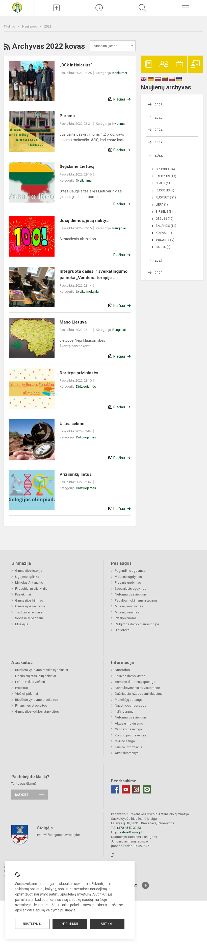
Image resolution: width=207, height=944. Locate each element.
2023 (158, 143)
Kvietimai (118, 124)
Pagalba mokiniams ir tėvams (136, 600)
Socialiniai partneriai (29, 618)
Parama (67, 115)
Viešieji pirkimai (26, 693)
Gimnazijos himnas (29, 600)
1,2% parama (124, 711)
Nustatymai (32, 924)
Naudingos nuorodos (130, 705)
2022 (47, 26)
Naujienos (30, 26)
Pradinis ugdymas (128, 582)
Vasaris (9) (165, 240)
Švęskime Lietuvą (77, 166)
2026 (158, 105)
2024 (158, 130)
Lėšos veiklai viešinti (30, 682)
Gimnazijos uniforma (30, 606)
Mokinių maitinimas (129, 606)
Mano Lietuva (73, 322)
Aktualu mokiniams (129, 723)
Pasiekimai (23, 594)
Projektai (21, 688)
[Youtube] (126, 789)
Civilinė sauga (125, 741)
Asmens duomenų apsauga (135, 682)
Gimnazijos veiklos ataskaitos (37, 711)
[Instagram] (136, 789)
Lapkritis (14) (166, 176)
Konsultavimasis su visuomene (137, 688)
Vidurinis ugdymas (128, 577)
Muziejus (21, 624)
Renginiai (119, 228)
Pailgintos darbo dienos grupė (137, 624)
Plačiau (119, 99)
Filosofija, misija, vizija (31, 588)
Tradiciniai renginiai (29, 612)
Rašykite (21, 795)
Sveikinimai (84, 180)
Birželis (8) (164, 211)
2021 (158, 260)
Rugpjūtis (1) (166, 197)
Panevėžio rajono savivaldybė (58, 834)
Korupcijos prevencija (130, 735)
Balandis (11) (166, 226)
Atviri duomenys (126, 753)
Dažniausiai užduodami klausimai (139, 693)
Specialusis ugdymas (130, 588)
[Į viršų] (145, 885)
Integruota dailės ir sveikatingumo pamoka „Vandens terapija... (93, 274)
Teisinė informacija (128, 747)
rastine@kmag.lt (130, 832)
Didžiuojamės (86, 386)
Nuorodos (122, 670)
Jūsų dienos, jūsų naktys (84, 220)
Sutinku (107, 924)
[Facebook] (115, 789)
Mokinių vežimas (127, 612)
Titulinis (10, 26)
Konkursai (119, 73)
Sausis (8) (163, 247)
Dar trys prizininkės (79, 372)
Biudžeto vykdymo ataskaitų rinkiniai (41, 670)
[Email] (147, 789)
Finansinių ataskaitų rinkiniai (35, 676)
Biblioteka (122, 630)
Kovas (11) (164, 233)
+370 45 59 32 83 (129, 828)
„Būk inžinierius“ (76, 64)
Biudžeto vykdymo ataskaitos (36, 700)
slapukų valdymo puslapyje (54, 910)
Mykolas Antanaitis (29, 582)
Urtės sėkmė (72, 423)
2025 (158, 117)
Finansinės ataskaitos (31, 705)
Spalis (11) (163, 183)
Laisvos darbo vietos (130, 676)
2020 (158, 273)
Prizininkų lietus (76, 474)
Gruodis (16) (165, 169)
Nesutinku (70, 924)
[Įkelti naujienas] (56, 8)
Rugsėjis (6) (165, 190)
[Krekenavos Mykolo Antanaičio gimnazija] (17, 7)
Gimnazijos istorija (28, 571)
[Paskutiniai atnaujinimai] (99, 8)
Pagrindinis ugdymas (130, 571)
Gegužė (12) (164, 218)
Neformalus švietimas (131, 594)
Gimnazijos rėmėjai (129, 729)
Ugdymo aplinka (27, 577)
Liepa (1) (162, 204)
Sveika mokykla (87, 291)
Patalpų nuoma (126, 618)
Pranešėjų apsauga (129, 700)
